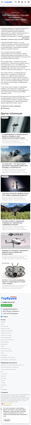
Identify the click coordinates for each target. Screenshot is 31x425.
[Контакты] (19, 2)
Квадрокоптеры (5, 328)
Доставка (3, 378)
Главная (3, 5)
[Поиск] (15, 2)
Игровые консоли (5, 348)
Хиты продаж (4, 326)
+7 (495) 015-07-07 (8, 302)
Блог (7, 5)
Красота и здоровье (6, 350)
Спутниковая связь (6, 337)
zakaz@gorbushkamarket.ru (10, 309)
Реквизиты (4, 385)
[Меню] (2, 2)
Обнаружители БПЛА (6, 330)
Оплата (3, 380)
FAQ (2, 387)
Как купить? (4, 374)
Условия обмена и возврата (8, 369)
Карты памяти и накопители (8, 359)
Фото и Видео (5, 342)
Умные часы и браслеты (7, 339)
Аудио (2, 353)
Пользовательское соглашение (9, 367)
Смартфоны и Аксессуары (8, 357)
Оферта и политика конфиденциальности (12, 365)
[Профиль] (22, 2)
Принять (7, 420)
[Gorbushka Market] (8, 2)
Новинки (3, 322)
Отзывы (3, 382)
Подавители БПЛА (6, 333)
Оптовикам (4, 389)
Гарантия (3, 376)
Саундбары (4, 355)
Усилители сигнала (6, 335)
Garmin (2, 346)
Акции (2, 324)
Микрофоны (4, 344)
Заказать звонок (6, 305)
